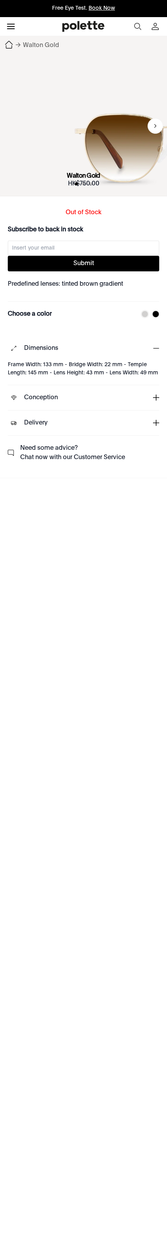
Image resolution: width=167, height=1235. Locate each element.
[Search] (137, 26)
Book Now (102, 8)
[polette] (83, 26)
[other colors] (142, 314)
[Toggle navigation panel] (11, 26)
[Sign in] (156, 26)
